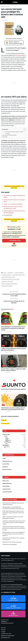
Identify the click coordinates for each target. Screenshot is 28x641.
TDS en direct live (5, 423)
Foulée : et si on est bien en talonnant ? (13, 204)
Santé (6, 443)
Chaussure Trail (6, 323)
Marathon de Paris (7, 469)
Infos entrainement (7, 442)
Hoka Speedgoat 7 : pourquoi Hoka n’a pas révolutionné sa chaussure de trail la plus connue (13, 328)
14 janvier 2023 (4, 20)
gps (5, 272)
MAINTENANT (14, 220)
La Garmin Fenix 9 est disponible (10, 544)
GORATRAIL (7, 438)
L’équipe (3, 632)
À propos (3, 629)
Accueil (2, 6)
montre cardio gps (19, 272)
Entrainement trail (5, 637)
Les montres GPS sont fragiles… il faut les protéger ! (14, 132)
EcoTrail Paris (6, 464)
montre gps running (6, 275)
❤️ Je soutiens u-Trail (14, 240)
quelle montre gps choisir (19, 275)
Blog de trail (6, 434)
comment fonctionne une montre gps (10, 279)
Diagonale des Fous (7, 461)
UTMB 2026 (4, 420)
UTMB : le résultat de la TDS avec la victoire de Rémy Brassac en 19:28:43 (13, 517)
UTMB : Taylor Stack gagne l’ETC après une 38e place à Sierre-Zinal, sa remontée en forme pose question (13, 512)
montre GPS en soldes (7, 286)
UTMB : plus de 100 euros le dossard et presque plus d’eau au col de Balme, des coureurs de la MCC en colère (14, 528)
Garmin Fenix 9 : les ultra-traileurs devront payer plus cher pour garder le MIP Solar (13, 408)
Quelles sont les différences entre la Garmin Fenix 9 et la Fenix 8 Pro (13, 349)
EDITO (6, 437)
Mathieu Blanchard (7, 483)
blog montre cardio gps (7, 281)
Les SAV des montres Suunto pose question (13, 389)
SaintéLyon (5, 467)
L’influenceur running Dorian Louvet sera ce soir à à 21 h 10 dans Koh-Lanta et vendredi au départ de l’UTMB (14, 522)
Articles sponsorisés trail (7, 623)
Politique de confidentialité (7, 635)
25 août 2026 (8, 331)
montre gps (10, 272)
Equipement (7, 6)
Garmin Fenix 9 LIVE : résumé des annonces (12, 542)
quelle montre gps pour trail (8, 277)
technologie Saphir (19, 55)
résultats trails (8, 440)
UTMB (4, 458)
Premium (7, 441)
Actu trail (3, 628)
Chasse (6, 439)
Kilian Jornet (6, 481)
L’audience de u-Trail (6, 633)
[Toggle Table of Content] (23, 129)
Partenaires (4, 621)
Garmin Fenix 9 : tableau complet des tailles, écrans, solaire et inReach (13, 369)
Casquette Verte (6, 489)
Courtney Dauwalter (7, 492)
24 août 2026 (8, 391)
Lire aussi (5, 137)
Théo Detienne (6, 486)
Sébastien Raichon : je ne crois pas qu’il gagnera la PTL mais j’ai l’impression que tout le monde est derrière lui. (14, 534)
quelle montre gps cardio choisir (9, 283)
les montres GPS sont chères (9, 135)
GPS (3, 345)
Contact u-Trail (4, 620)
